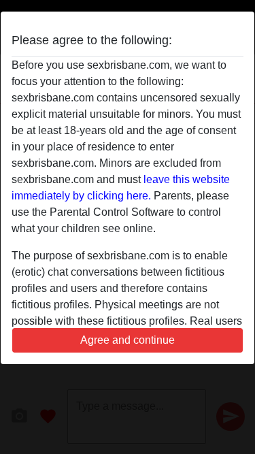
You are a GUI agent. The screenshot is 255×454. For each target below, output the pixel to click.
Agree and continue (127, 340)
